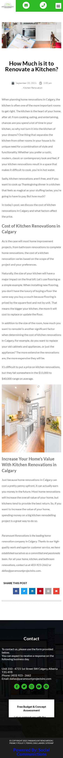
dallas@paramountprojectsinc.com (30, 678)
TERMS (29, 743)
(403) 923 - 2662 (21, 675)
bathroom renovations (32, 247)
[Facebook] (17, 686)
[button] (58, 6)
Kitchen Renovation (32, 87)
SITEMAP (50, 743)
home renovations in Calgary (38, 99)
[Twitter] (24, 686)
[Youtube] (39, 686)
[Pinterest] (46, 686)
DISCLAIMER (38, 743)
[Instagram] (31, 686)
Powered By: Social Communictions (31, 752)
